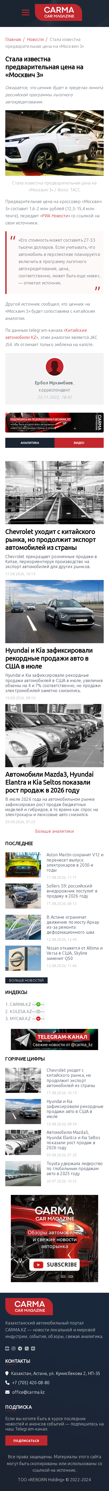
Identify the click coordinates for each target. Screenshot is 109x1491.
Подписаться (26, 1440)
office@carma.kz (28, 1392)
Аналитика (30, 442)
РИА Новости (55, 215)
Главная (13, 39)
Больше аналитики (54, 831)
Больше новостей (26, 980)
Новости (35, 39)
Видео (79, 442)
